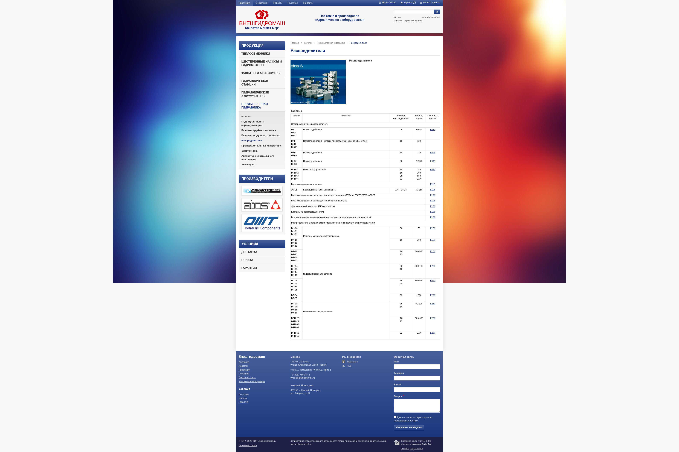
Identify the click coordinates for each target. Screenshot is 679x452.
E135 (432, 212)
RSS (349, 366)
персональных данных (406, 420)
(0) (410, 2)
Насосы (246, 116)
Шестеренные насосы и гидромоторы (261, 63)
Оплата (247, 260)
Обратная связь (247, 377)
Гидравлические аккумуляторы (255, 94)
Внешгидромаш (262, 23)
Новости (277, 3)
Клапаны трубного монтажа (258, 130)
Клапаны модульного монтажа (260, 135)
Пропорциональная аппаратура (261, 145)
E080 (432, 169)
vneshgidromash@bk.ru (303, 378)
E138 (432, 217)
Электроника (249, 150)
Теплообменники (255, 53)
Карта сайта (417, 448)
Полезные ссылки (248, 445)
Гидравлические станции (255, 83)
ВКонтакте (352, 361)
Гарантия (249, 267)
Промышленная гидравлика (254, 105)
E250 (432, 304)
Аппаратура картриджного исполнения (257, 157)
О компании (262, 3)
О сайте (405, 448)
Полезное (293, 3)
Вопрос (399, 396)
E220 (432, 266)
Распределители (251, 140)
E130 (432, 206)
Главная (295, 43)
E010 (432, 129)
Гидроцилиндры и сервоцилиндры (253, 123)
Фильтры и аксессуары (260, 73)
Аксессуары (249, 164)
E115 (432, 190)
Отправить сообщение (409, 427)
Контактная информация (252, 381)
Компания (244, 362)
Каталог (308, 43)
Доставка (249, 252)
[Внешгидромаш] (262, 14)
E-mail (397, 384)
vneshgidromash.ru (303, 444)
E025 (432, 152)
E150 (432, 228)
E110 (432, 184)
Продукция (244, 3)
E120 (432, 195)
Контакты (308, 3)
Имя (396, 361)
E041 (432, 161)
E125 (432, 200)
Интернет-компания (416, 444)
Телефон (399, 373)
